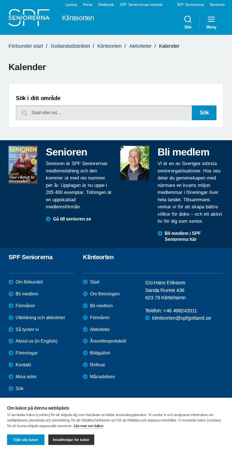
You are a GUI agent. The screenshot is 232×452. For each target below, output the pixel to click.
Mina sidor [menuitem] (26, 376)
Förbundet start (25, 46)
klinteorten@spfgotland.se (181, 318)
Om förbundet (29, 282)
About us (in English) (36, 341)
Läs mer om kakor (89, 426)
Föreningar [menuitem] (27, 353)
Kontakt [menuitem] (23, 364)
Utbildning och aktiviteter (40, 317)
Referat (97, 364)
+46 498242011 (180, 310)
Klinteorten (109, 46)
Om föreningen (105, 293)
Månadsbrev (102, 376)
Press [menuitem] (88, 4)
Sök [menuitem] (188, 27)
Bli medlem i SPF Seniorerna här (183, 236)
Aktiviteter (140, 46)
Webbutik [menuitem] (106, 4)
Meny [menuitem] (211, 27)
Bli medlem (27, 293)
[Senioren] (22, 165)
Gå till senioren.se (72, 219)
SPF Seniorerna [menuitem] (190, 4)
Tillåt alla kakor (25, 440)
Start (94, 282)
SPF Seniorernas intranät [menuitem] (141, 4)
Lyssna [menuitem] (71, 4)
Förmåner (25, 305)
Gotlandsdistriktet (70, 46)
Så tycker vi (27, 329)
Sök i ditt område (38, 98)
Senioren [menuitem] (217, 4)
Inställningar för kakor (71, 440)
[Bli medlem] (134, 163)
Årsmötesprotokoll (108, 341)
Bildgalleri (100, 353)
